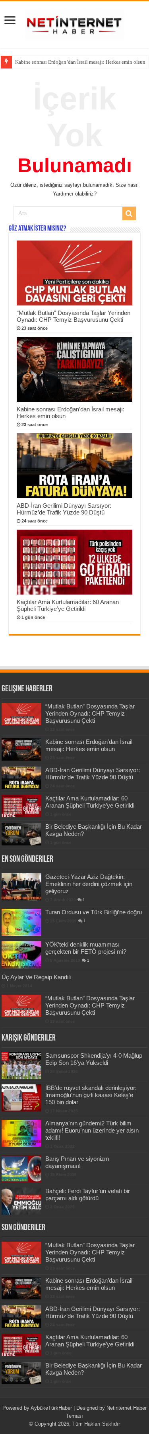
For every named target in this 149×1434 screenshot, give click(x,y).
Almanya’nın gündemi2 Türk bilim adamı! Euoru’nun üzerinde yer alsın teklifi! (92, 1130)
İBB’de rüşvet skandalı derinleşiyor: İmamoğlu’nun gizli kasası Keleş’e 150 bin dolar (91, 1094)
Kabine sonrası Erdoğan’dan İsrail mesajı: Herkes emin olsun (80, 62)
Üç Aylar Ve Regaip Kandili (36, 977)
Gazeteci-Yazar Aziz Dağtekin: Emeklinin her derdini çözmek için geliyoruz (88, 883)
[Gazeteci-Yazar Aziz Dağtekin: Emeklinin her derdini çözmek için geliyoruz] (21, 886)
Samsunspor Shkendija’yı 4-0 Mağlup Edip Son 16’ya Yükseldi (93, 1059)
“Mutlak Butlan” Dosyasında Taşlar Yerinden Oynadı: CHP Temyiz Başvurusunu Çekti (73, 316)
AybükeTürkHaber (51, 1408)
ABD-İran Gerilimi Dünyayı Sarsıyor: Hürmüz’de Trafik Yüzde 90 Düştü (64, 509)
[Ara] (129, 213)
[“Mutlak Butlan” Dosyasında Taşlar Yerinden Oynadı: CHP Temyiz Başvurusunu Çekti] (21, 1006)
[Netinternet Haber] (74, 23)
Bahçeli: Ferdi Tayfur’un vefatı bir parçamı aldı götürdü (87, 1194)
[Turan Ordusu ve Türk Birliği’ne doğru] (21, 922)
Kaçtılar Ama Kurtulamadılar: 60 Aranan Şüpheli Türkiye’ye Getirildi (68, 605)
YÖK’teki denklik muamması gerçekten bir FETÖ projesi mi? (85, 948)
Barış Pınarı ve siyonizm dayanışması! (77, 1162)
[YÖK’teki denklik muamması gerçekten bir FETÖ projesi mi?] (21, 954)
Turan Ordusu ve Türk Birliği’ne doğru (93, 912)
